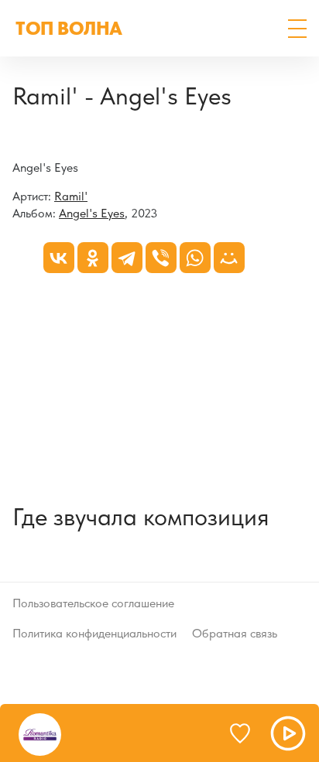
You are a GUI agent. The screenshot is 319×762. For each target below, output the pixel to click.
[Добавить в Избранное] (247, 733)
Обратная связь (234, 633)
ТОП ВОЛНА (68, 28)
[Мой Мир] (229, 257)
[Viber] (161, 257)
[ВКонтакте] (58, 257)
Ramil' (70, 196)
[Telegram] (126, 257)
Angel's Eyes (92, 213)
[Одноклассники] (92, 257)
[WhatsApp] (195, 257)
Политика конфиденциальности (94, 633)
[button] (297, 28)
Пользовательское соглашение (93, 603)
